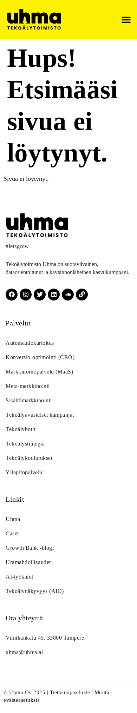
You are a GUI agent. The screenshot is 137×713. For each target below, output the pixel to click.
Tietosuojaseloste (70, 692)
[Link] (82, 295)
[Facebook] (12, 295)
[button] (126, 19)
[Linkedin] (54, 295)
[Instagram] (26, 295)
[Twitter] (40, 295)
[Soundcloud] (68, 295)
